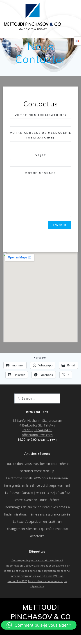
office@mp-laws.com (37, 435)
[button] (38, 625)
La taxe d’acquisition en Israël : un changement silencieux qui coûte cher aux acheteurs (37, 528)
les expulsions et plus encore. (45, 581)
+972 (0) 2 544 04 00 (37, 430)
